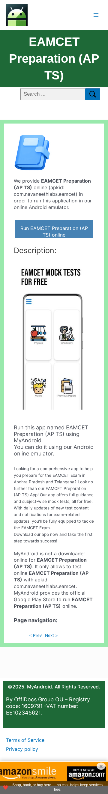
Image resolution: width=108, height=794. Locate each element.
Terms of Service (25, 740)
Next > (51, 635)
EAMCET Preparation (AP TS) (54, 58)
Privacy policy (22, 749)
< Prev (35, 635)
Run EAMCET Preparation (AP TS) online (54, 231)
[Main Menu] (96, 15)
